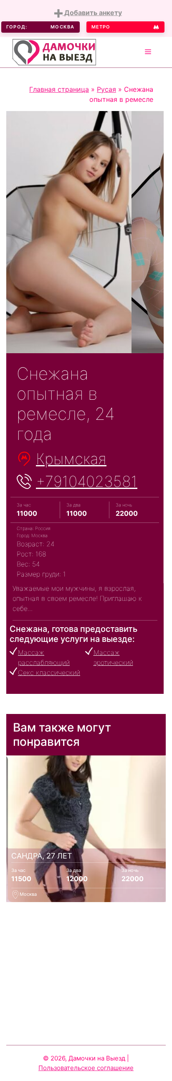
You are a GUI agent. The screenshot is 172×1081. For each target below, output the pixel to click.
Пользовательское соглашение (86, 1068)
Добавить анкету (92, 12)
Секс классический (49, 672)
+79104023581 (86, 481)
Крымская (71, 459)
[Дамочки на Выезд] (54, 51)
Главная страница (59, 89)
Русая (106, 89)
